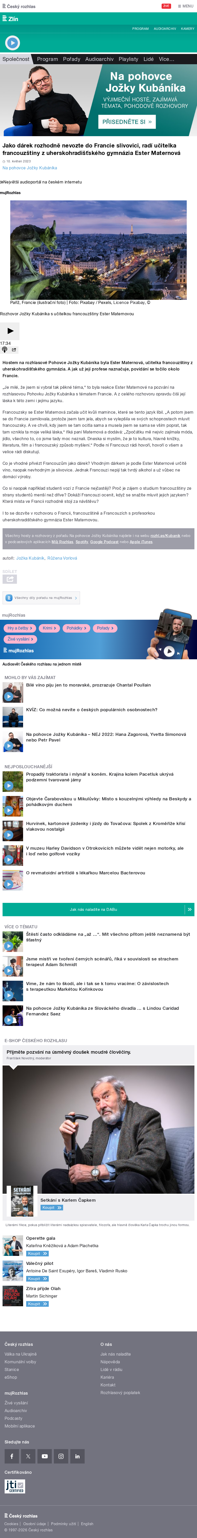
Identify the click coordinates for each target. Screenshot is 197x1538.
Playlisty (128, 59)
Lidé (149, 59)
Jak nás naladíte (116, 1354)
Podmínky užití (63, 1524)
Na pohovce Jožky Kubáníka (30, 167)
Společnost (16, 59)
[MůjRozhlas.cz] (10, 193)
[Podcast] (4, 350)
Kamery (187, 29)
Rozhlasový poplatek (120, 1392)
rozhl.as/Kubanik (166, 536)
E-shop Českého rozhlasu (36, 1040)
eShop (11, 1377)
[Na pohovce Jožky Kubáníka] (98, 100)
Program (140, 29)
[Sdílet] (13, 350)
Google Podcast (104, 542)
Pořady (71, 59)
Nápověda (110, 1361)
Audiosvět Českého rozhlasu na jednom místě (42, 664)
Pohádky (74, 628)
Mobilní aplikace (20, 1426)
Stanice (12, 1369)
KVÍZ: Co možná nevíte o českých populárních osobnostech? (92, 709)
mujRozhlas (13, 615)
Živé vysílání (18, 639)
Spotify (82, 542)
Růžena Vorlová (62, 558)
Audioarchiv (165, 29)
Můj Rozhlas (62, 542)
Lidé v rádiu (112, 1369)
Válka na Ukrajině (21, 1354)
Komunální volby (20, 1361)
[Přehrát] (9, 331)
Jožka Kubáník (30, 558)
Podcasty (14, 1418)
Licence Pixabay (128, 302)
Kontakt (108, 1385)
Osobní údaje (34, 1524)
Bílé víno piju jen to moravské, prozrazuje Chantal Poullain (88, 685)
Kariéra (107, 1377)
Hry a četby (18, 628)
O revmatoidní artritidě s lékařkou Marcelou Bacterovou (85, 872)
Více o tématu (21, 926)
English (87, 1524)
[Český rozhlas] (19, 6)
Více (166, 59)
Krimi (47, 628)
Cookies (11, 1524)
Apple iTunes (141, 542)
